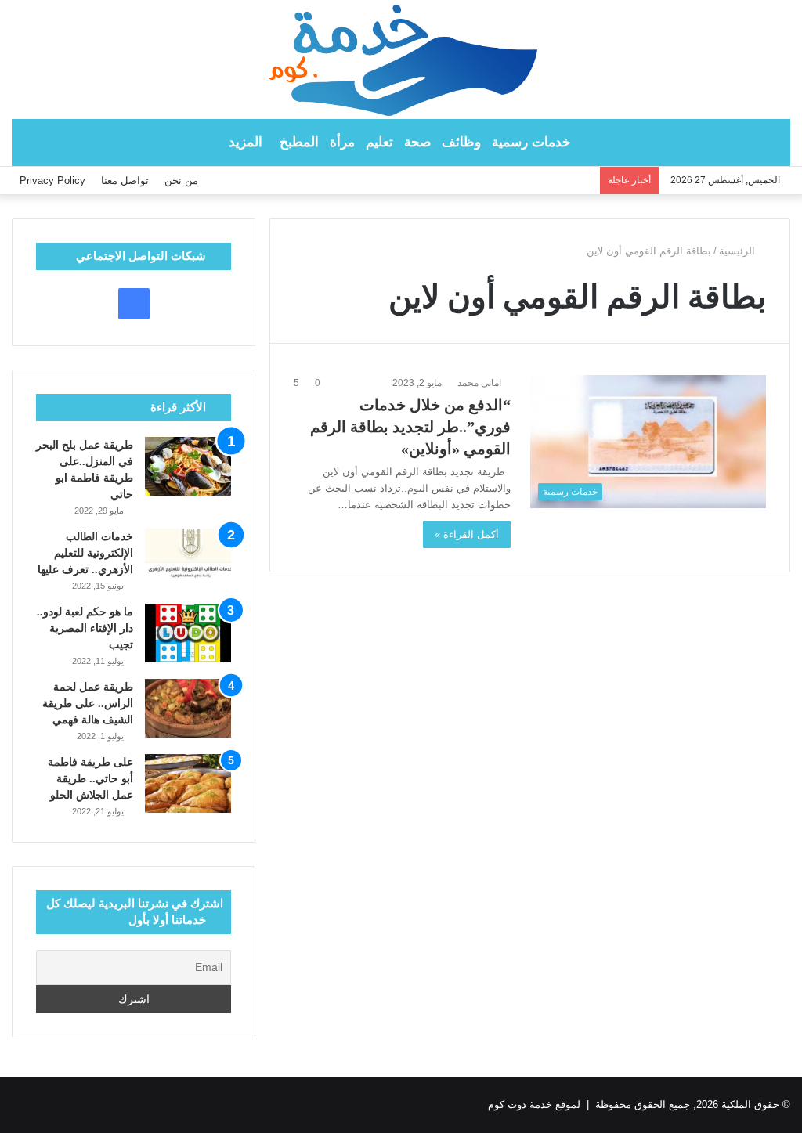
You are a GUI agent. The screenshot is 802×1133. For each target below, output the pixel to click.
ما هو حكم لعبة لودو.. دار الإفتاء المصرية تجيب (85, 628)
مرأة (342, 142)
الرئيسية (738, 251)
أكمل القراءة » (467, 534)
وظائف (461, 142)
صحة (417, 142)
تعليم (379, 142)
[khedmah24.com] (401, 59)
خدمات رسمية (531, 142)
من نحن (181, 180)
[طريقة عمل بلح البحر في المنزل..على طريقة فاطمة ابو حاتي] (188, 466)
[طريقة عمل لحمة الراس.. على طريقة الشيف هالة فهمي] (188, 708)
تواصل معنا (125, 180)
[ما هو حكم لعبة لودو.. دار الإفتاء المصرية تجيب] (188, 633)
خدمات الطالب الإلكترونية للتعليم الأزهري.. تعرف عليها (85, 553)
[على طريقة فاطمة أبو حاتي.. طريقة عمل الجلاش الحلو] (188, 783)
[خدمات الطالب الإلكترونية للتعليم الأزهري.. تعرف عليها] (188, 558)
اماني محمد (479, 382)
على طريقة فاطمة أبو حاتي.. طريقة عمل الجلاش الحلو (90, 778)
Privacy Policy (52, 180)
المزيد (245, 142)
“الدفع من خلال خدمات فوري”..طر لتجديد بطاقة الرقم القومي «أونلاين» (410, 426)
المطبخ (299, 142)
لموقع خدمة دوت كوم (534, 1104)
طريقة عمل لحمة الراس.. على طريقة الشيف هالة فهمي (87, 703)
